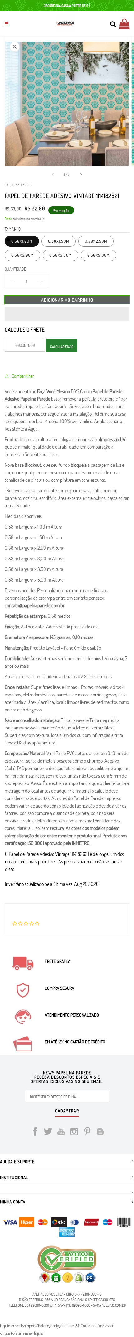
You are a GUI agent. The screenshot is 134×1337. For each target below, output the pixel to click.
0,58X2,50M (96, 241)
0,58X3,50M (60, 255)
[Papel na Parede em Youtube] (61, 1132)
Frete (8, 219)
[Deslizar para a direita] (81, 175)
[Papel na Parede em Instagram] (74, 1132)
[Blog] (100, 1132)
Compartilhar (23, 376)
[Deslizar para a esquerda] (53, 175)
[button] (67, 314)
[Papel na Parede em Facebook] (35, 1132)
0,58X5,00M (98, 255)
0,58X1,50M (58, 241)
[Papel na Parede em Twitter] (48, 1132)
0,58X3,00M (22, 255)
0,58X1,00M (21, 241)
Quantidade (15, 269)
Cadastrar (67, 1111)
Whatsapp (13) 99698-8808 (70, 1305)
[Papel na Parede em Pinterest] (87, 1132)
